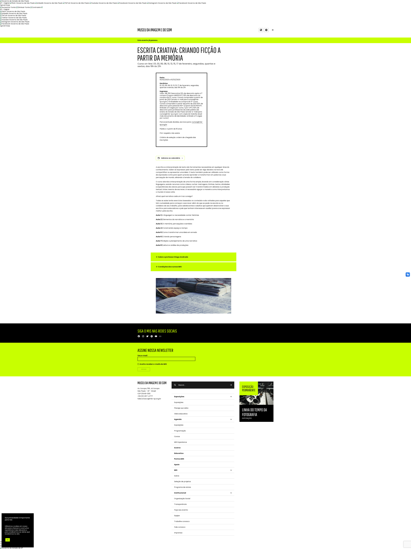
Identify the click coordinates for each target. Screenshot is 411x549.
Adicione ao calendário (170, 158)
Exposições (178, 402)
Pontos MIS (179, 459)
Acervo (177, 448)
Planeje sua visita (181, 408)
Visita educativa (180, 414)
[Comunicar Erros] (42, 7)
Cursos (177, 436)
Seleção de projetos (182, 481)
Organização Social (182, 499)
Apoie (176, 465)
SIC (1, 546)
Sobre (176, 476)
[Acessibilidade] (266, 30)
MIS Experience (180, 442)
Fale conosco (179, 527)
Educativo (179, 453)
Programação (180, 431)
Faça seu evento (181, 510)
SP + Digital (4, 3)
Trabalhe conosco (182, 521)
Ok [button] (8, 540)
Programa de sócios (182, 487)
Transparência (180, 504)
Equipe (177, 516)
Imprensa (178, 533)
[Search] (231, 385)
